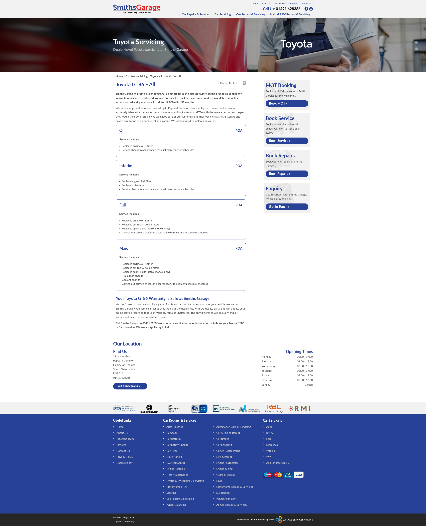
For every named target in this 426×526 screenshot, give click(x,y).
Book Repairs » (280, 173)
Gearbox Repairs (225, 475)
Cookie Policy (124, 463)
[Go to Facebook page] (306, 9)
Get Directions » (128, 386)
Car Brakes (222, 439)
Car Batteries (174, 439)
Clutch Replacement (228, 451)
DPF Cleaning (224, 457)
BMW (269, 433)
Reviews (293, 3)
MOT (219, 481)
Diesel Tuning (174, 457)
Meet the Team (280, 3)
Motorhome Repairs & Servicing (234, 487)
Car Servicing (222, 14)
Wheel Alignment (226, 499)
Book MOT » (278, 103)
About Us (266, 3)
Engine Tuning (224, 469)
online (180, 323)
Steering (171, 493)
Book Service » (280, 141)
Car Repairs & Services (196, 14)
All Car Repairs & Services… (232, 505)
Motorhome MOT (176, 487)
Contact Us (306, 3)
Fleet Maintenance (177, 475)
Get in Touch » (279, 206)
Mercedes (272, 445)
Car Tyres (171, 451)
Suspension (223, 493)
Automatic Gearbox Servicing (233, 427)
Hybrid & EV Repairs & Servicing (290, 14)
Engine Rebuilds (175, 469)
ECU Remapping (175, 463)
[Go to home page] (136, 9)
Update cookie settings (125, 522)
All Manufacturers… (278, 463)
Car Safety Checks (177, 445)
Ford (269, 439)
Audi (269, 427)
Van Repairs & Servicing (250, 14)
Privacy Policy (124, 457)
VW (268, 457)
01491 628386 (282, 9)
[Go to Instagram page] (311, 9)
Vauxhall (271, 451)
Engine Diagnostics (227, 463)
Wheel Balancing (176, 505)
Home (255, 3)
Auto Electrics (174, 427)
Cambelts (171, 433)
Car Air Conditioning (228, 433)
